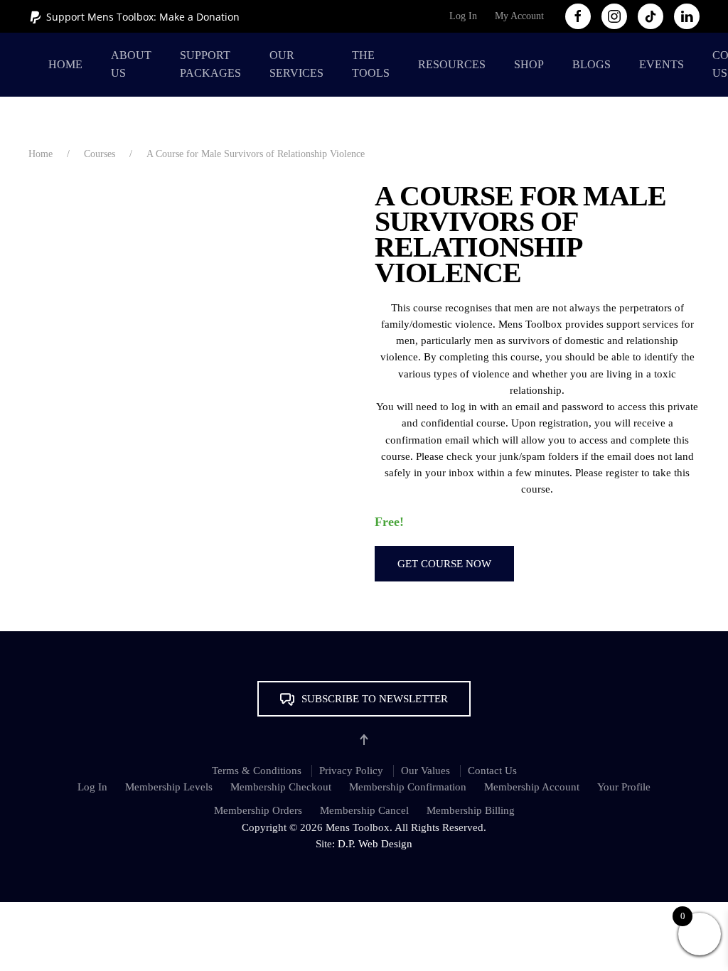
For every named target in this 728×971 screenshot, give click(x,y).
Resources (452, 64)
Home (65, 64)
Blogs (591, 64)
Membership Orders (258, 810)
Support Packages (210, 64)
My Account (519, 16)
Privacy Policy (351, 770)
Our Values (425, 770)
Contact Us (492, 770)
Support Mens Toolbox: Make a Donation (143, 16)
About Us (131, 64)
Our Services (296, 64)
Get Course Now (444, 563)
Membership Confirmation (407, 787)
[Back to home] (31, 65)
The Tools (371, 64)
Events (661, 64)
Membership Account (531, 787)
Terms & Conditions (256, 770)
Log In (463, 16)
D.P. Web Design (375, 843)
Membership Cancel (364, 810)
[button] (364, 699)
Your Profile (624, 787)
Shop (529, 64)
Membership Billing (471, 810)
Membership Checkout (280, 787)
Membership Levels (169, 787)
